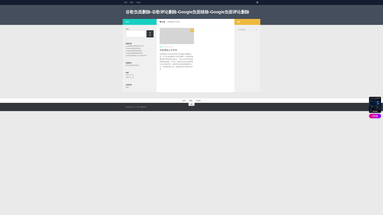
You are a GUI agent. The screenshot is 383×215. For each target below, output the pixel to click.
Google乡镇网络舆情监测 (134, 53)
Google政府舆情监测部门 (134, 51)
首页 (125, 2)
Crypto (138, 2)
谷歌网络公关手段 (168, 50)
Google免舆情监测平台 (133, 48)
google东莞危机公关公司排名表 (136, 55)
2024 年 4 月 (130, 77)
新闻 (131, 2)
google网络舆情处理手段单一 (135, 46)
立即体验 (375, 116)
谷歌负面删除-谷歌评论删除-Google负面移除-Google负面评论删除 (187, 12)
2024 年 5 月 (130, 75)
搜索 (127, 29)
